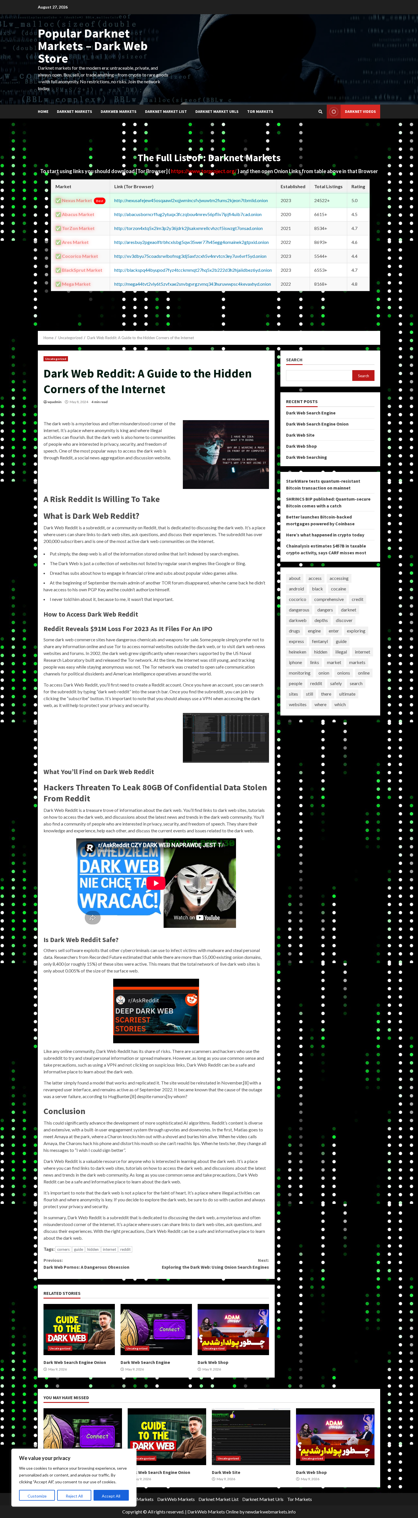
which (340, 704)
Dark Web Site (300, 434)
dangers (325, 609)
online (364, 672)
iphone (295, 662)
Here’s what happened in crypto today (325, 534)
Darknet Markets (74, 111)
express (296, 641)
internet (109, 1249)
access (315, 578)
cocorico (297, 599)
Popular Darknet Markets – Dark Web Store (93, 45)
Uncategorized (55, 358)
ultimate (347, 693)
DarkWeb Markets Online (213, 1511)
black (317, 588)
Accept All (111, 1496)
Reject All (74, 1496)
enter (334, 630)
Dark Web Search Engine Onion (79, 1329)
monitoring (300, 672)
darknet (348, 609)
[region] (73, 1478)
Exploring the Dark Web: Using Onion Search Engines (215, 1263)
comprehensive (329, 599)
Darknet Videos (360, 111)
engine (314, 630)
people (295, 683)
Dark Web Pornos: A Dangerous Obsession (86, 1263)
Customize (37, 1496)
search (356, 683)
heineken (297, 651)
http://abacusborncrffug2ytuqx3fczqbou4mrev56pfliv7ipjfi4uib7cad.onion (188, 214)
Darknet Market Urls (217, 111)
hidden (93, 1249)
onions (343, 672)
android (296, 588)
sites (293, 693)
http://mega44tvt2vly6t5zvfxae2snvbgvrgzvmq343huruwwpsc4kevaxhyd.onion (192, 284)
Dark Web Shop (233, 1329)
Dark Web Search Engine (156, 1329)
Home (43, 111)
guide (78, 1249)
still (309, 693)
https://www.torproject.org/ (204, 171)
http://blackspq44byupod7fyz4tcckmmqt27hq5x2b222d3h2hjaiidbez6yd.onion (193, 270)
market (334, 662)
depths (321, 620)
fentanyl (320, 641)
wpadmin (54, 402)
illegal (341, 651)
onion (323, 672)
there (326, 693)
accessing (339, 578)
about (295, 578)
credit (357, 599)
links (314, 662)
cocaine (338, 588)
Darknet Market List (166, 111)
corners (63, 1249)
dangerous (299, 609)
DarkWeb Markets (118, 111)
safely (336, 683)
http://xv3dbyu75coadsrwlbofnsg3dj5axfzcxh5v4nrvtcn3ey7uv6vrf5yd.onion (190, 256)
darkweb (298, 620)
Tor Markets (260, 111)
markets (357, 662)
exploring (356, 630)
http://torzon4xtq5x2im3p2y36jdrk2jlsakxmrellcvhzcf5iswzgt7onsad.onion (188, 228)
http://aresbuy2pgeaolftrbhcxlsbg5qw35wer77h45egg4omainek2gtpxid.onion (191, 242)
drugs (294, 630)
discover (344, 620)
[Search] (320, 111)
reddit (125, 1249)
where (320, 704)
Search (294, 359)
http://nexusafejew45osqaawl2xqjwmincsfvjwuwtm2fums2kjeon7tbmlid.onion (191, 200)
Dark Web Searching (306, 457)
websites (298, 704)
